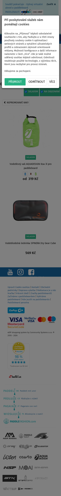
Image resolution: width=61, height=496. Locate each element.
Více (52, 81)
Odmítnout (36, 81)
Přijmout (15, 81)
